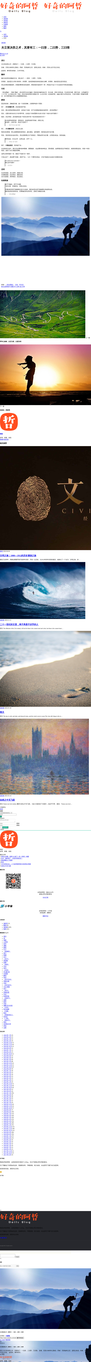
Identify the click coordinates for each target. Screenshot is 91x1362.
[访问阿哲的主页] (9, 848)
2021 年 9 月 (7, 1089)
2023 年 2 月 (7, 1061)
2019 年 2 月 (7, 1143)
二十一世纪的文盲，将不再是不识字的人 (19, 624)
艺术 (5, 994)
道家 (5, 1000)
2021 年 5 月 (7, 1097)
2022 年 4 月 (7, 1076)
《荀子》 (6, 990)
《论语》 (6, 970)
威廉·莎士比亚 (8, 1005)
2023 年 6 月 (7, 1057)
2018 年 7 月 (7, 1147)
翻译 (5, 28)
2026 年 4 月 (7, 1037)
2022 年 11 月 (8, 1065)
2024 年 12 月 (8, 1042)
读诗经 (6, 20)
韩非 (5, 1022)
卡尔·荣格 (7, 987)
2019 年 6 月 (7, 1138)
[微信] (4, 1237)
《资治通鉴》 (10, 284)
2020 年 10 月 (8, 1108)
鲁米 (5, 1013)
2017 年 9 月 (7, 1154)
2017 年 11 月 (8, 1151)
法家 (5, 1027)
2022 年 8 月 (7, 1069)
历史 (16, 284)
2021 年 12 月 (8, 1083)
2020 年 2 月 (7, 1123)
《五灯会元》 (8, 985)
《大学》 (6, 1007)
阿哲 (1, 434)
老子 (5, 953)
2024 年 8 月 (7, 1048)
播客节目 (45, 916)
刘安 (5, 1003)
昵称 (18, 823)
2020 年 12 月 (8, 1104)
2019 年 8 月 (7, 1134)
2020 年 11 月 (8, 1106)
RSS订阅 (45, 897)
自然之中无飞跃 (7, 800)
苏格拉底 (6, 992)
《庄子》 (6, 959)
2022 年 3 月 (7, 1078)
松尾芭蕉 (6, 996)
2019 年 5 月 (7, 1140)
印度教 (6, 974)
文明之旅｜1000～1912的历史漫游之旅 (18, 555)
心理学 (6, 942)
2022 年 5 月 (7, 1074)
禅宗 (5, 936)
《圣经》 (6, 964)
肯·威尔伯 (7, 972)
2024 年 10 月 (8, 1046)
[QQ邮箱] (6, 1237)
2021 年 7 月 (7, 1093)
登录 (1, 809)
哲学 (5, 944)
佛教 (5, 945)
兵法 (5, 966)
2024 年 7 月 (7, 1050)
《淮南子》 (7, 998)
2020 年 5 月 (7, 1117)
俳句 (5, 968)
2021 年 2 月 (7, 1100)
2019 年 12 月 (8, 1126)
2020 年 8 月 (7, 1111)
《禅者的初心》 (9, 1015)
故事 (5, 962)
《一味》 (6, 1018)
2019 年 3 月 (7, 1141)
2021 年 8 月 (7, 1091)
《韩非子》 (7, 1020)
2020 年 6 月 (7, 1115)
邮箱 (18, 825)
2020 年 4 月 (7, 1119)
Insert (17, 1256)
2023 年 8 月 (7, 1055)
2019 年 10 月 (8, 1130)
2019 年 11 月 (8, 1128)
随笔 (5, 26)
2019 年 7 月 (7, 1136)
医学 (5, 1002)
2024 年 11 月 (8, 1044)
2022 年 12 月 (8, 1063)
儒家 (5, 940)
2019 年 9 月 (7, 1132)
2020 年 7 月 (7, 1113)
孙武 (5, 977)
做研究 (6, 22)
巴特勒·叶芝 (7, 1024)
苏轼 (5, 1026)
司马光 (21, 284)
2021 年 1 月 (7, 1102)
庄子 (5, 957)
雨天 (2, 712)
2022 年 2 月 (7, 1080)
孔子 (5, 949)
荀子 (5, 988)
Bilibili (5, 1016)
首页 (5, 17)
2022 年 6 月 (7, 1072)
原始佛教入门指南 (6, 860)
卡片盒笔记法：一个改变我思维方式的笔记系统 (16, 864)
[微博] (1, 1237)
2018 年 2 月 (7, 1149)
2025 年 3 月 (7, 1040)
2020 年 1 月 (7, 1125)
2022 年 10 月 (8, 1067)
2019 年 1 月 (7, 1145)
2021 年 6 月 (7, 1095)
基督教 (6, 960)
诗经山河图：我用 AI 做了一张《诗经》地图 (15, 856)
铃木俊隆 (6, 1009)
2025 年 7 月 (7, 1039)
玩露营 (6, 24)
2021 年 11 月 (8, 1085)
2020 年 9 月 (7, 1110)
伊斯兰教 (6, 981)
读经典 (6, 18)
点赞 (18, 286)
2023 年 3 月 (7, 1059)
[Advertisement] (45, 270)
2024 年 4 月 (7, 1052)
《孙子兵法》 (8, 979)
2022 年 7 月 (7, 1070)
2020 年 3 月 (7, 1121)
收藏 (12, 286)
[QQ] (3, 1237)
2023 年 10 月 (8, 1054)
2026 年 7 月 (7, 1035)
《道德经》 (7, 951)
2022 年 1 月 (7, 1082)
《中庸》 (6, 1011)
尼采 (5, 983)
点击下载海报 (5, 1340)
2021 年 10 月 (8, 1087)
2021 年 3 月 (7, 1098)
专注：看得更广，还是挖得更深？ (11, 858)
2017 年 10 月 (8, 1153)
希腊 (5, 955)
